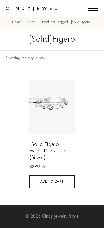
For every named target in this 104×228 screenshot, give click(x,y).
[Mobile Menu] (93, 8)
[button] (52, 181)
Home (16, 21)
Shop (31, 21)
